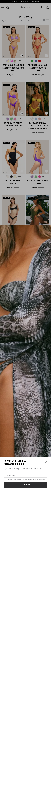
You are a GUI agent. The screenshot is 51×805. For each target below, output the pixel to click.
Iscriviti (25, 485)
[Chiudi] (46, 462)
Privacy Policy (32, 479)
